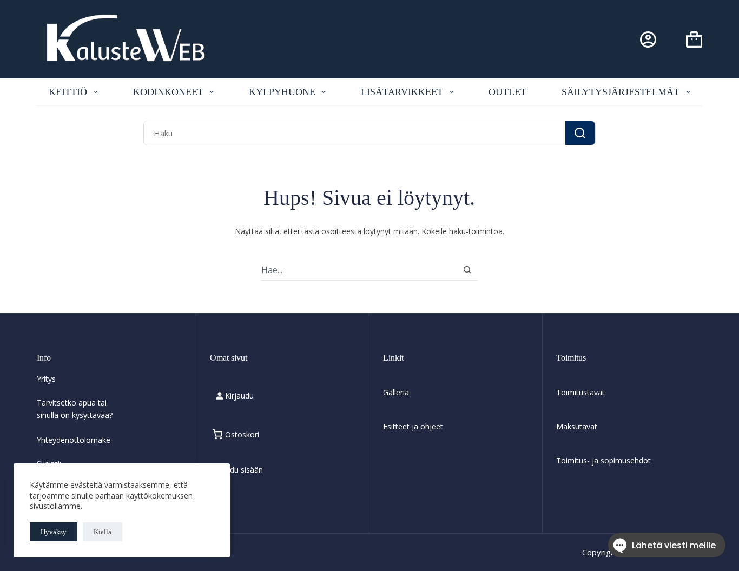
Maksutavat (576, 426)
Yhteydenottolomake (73, 440)
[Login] (648, 39)
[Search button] (580, 132)
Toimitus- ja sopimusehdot (603, 460)
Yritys (46, 379)
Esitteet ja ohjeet (413, 426)
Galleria (396, 392)
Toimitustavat (580, 392)
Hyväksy (54, 532)
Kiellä (102, 532)
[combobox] (354, 132)
